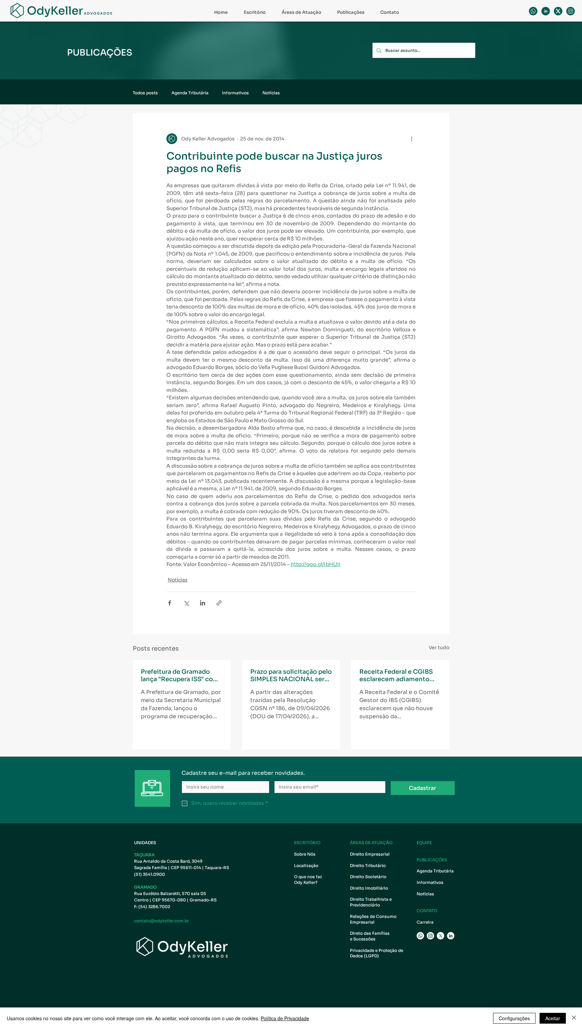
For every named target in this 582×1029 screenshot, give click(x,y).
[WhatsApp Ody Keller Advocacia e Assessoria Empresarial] (533, 11)
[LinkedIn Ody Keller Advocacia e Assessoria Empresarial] (450, 935)
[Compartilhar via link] (219, 603)
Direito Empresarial (370, 854)
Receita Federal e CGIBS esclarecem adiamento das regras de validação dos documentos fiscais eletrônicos (396, 675)
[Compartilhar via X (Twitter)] (186, 603)
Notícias (271, 92)
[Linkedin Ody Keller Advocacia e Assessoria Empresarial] (545, 11)
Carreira (425, 922)
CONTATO (427, 910)
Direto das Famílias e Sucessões (370, 936)
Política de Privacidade (285, 1018)
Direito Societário (368, 876)
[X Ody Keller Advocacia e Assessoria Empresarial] (558, 11)
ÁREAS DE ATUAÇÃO (371, 842)
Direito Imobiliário (369, 888)
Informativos (235, 92)
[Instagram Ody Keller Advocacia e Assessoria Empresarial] (430, 935)
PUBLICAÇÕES (432, 859)
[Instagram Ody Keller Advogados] (570, 11)
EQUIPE (424, 842)
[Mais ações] (412, 139)
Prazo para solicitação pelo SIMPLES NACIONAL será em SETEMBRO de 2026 (291, 675)
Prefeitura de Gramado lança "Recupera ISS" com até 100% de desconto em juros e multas (181, 675)
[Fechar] (574, 1018)
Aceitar (552, 1018)
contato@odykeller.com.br (161, 920)
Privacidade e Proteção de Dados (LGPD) (376, 953)
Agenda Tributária (189, 92)
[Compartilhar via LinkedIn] (202, 603)
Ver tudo (439, 647)
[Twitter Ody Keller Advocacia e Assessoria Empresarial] (440, 935)
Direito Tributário (368, 865)
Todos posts (145, 92)
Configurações (514, 1018)
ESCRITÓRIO (307, 842)
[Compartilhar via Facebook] (169, 603)
